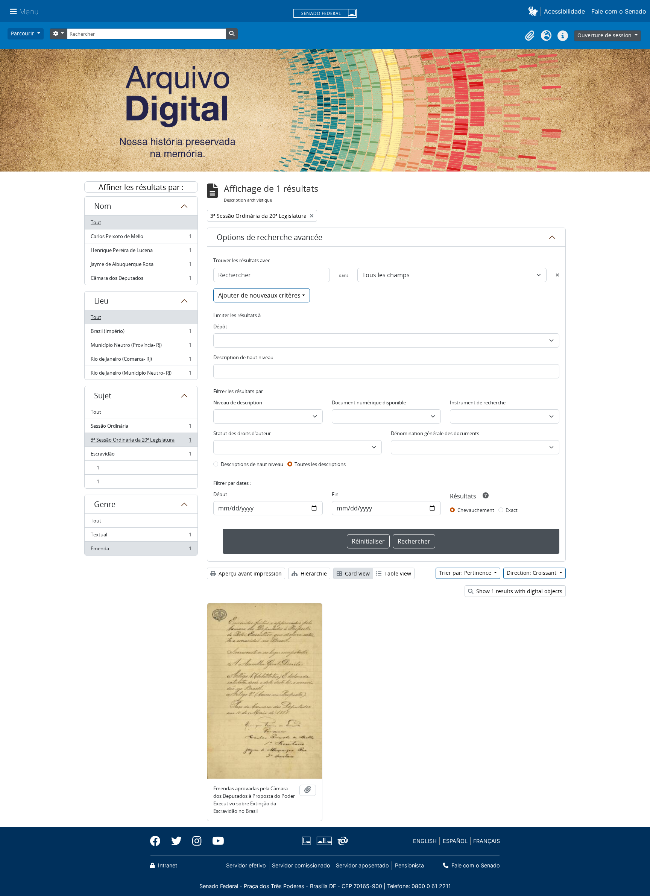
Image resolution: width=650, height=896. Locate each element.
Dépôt (220, 326)
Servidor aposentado (362, 865)
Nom (102, 206)
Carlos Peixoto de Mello (140, 238)
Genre (104, 504)
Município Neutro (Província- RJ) (140, 347)
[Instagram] (197, 841)
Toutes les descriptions (320, 464)
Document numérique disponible (369, 402)
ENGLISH (425, 841)
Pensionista (409, 865)
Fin (335, 494)
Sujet (102, 395)
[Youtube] (215, 841)
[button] (534, 11)
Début (220, 494)
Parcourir (23, 33)
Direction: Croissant (532, 572)
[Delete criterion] (557, 275)
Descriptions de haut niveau (252, 464)
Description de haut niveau (243, 357)
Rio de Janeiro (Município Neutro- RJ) (140, 374)
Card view (356, 573)
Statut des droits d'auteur (242, 433)
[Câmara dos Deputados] (307, 841)
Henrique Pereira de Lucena (140, 252)
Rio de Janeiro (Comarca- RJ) (140, 360)
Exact (512, 510)
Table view (397, 573)
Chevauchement (475, 510)
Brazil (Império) (140, 333)
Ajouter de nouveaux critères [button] (259, 295)
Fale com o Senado (618, 11)
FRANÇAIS (486, 841)
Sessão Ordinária (140, 427)
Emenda (140, 550)
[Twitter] (176, 841)
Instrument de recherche (478, 402)
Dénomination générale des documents (435, 433)
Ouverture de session (605, 35)
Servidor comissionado (301, 865)
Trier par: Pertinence (466, 572)
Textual (140, 536)
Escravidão (140, 455)
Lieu (101, 301)
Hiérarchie (313, 573)
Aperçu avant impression (249, 573)
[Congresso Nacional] (323, 841)
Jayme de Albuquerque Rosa (140, 266)
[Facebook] (158, 841)
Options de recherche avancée (269, 237)
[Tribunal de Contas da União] (341, 841)
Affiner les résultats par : (141, 187)
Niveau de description (237, 402)
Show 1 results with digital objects (518, 591)
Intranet (166, 865)
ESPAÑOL (455, 841)
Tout (96, 222)
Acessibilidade (564, 11)
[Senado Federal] (325, 13)
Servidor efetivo (246, 865)
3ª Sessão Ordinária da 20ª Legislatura (140, 441)
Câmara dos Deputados (140, 280)
